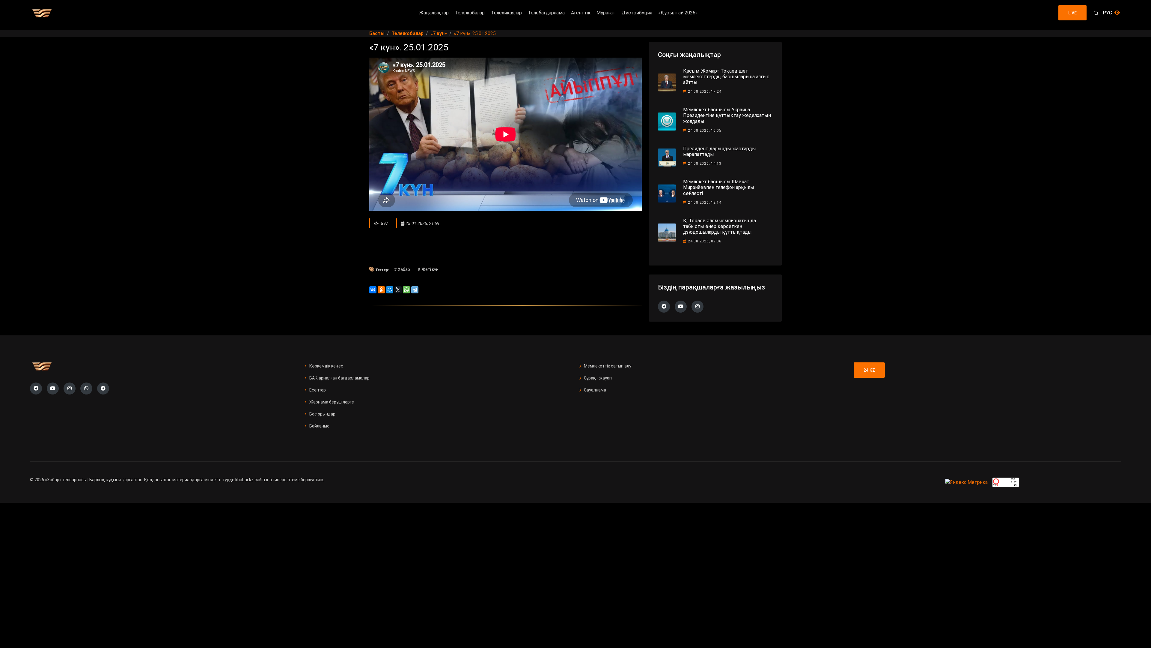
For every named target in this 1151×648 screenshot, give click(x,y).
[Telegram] (414, 289)
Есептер (317, 390)
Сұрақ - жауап (598, 378)
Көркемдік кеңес (326, 366)
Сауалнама (595, 390)
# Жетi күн (428, 269)
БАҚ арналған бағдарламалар (339, 378)
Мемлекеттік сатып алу (607, 366)
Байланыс (319, 426)
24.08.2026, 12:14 (704, 202)
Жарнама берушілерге (331, 402)
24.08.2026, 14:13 (704, 163)
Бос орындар (322, 414)
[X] (398, 289)
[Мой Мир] (389, 289)
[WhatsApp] (406, 289)
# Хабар (402, 269)
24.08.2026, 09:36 (704, 241)
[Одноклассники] (381, 289)
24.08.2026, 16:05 (704, 130)
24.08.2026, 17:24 (704, 91)
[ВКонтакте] (372, 289)
